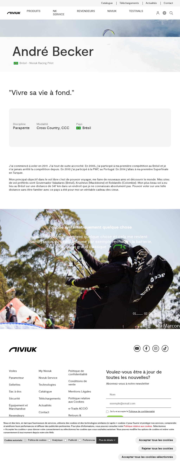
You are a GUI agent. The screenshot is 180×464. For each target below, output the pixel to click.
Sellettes (14, 384)
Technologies (47, 384)
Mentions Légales (79, 391)
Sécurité (14, 398)
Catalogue (107, 3)
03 (150, 313)
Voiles (13, 371)
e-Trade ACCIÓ (78, 408)
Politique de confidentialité (77, 372)
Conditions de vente (77, 383)
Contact (168, 3)
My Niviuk (45, 371)
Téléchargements (129, 3)
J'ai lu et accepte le (132, 411)
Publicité (72, 440)
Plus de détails (106, 440)
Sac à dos (15, 391)
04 (154, 313)
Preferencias (89, 440)
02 (145, 313)
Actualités (151, 3)
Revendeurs (16, 415)
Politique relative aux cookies (138, 426)
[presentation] (7, 269)
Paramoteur (16, 378)
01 (134, 313)
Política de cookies (37, 440)
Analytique (57, 440)
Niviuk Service (48, 378)
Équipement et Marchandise (18, 407)
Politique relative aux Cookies (79, 400)
